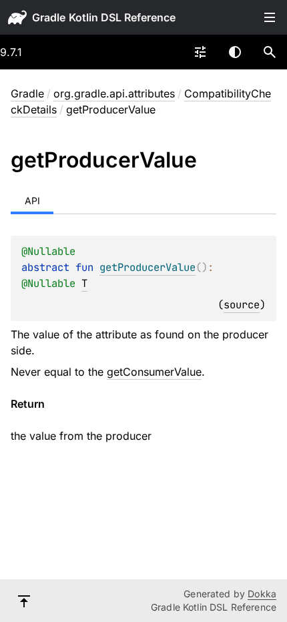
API (32, 200)
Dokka (262, 593)
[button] (269, 52)
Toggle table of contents (269, 17)
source (242, 305)
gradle (48, 17)
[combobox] (200, 52)
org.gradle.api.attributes (114, 93)
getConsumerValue (154, 371)
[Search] (269, 52)
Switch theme (235, 52)
